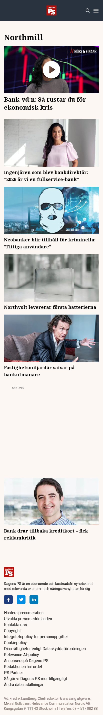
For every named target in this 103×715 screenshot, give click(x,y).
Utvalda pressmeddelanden (28, 618)
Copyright (12, 630)
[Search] (87, 10)
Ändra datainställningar (24, 684)
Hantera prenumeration (24, 612)
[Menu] (96, 10)
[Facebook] (8, 599)
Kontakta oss (15, 624)
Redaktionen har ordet (23, 666)
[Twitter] (21, 599)
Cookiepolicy (15, 642)
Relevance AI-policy (21, 654)
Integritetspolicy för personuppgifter (36, 636)
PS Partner (13, 672)
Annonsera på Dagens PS (26, 660)
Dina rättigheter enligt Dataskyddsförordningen (45, 648)
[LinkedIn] (34, 599)
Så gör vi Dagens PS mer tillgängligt (35, 678)
